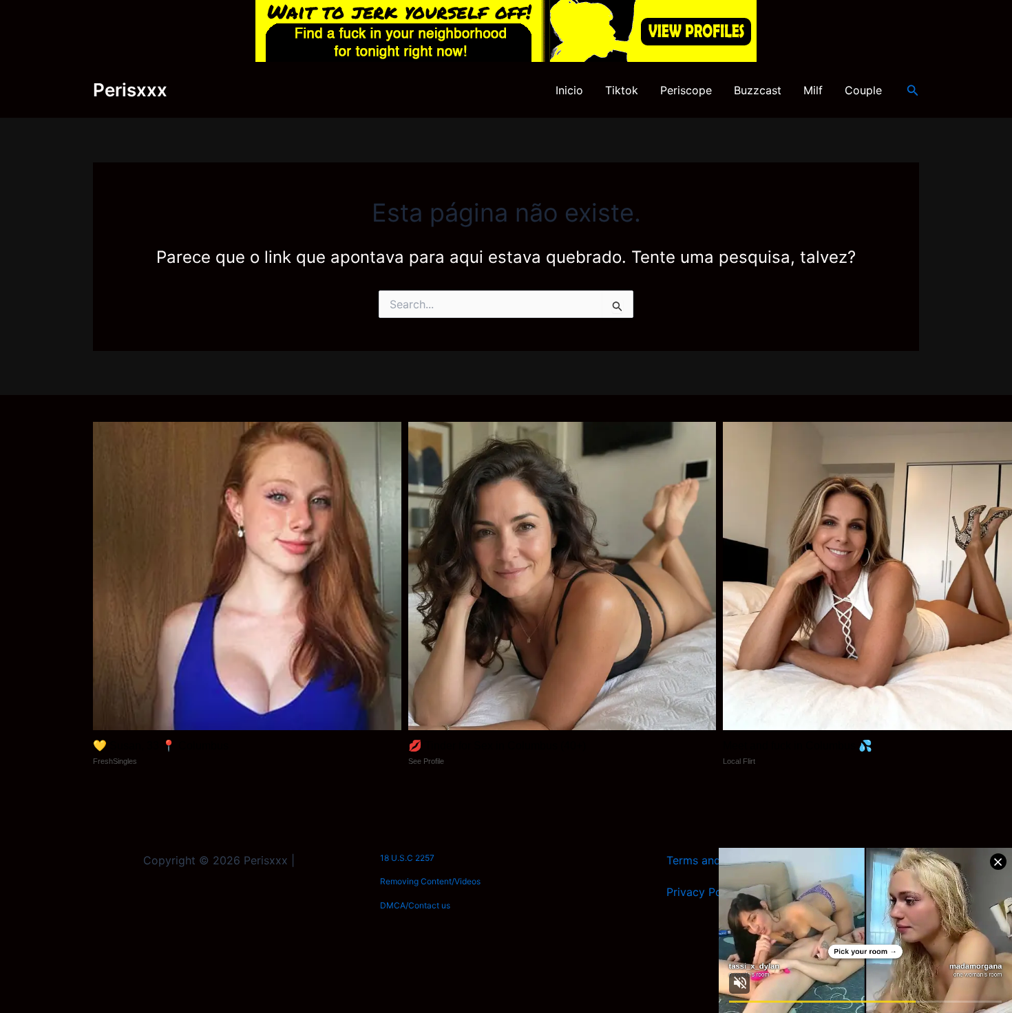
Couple (863, 90)
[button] (913, 90)
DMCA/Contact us (415, 905)
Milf (813, 90)
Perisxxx (130, 89)
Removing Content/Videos (430, 881)
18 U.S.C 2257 (407, 858)
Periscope (686, 90)
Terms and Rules (709, 860)
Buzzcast (757, 90)
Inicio (569, 90)
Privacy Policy (703, 892)
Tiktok (621, 90)
